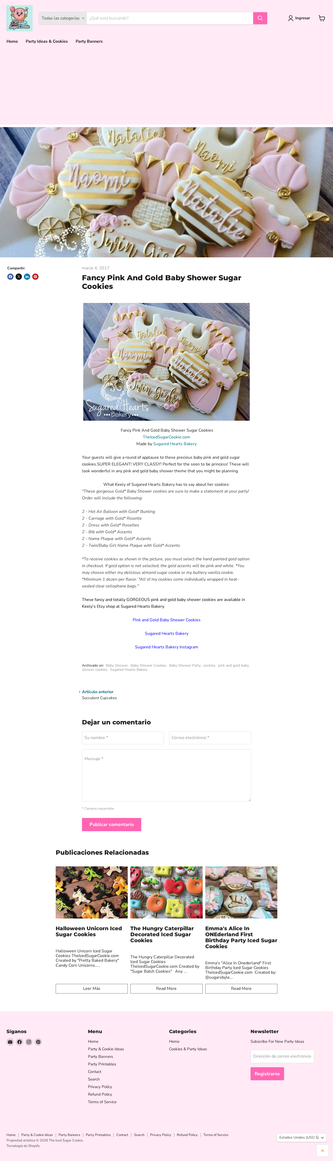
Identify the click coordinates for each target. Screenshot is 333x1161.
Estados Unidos (299, 1137)
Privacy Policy (100, 1086)
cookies (209, 665)
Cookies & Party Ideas (188, 1049)
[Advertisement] (166, 88)
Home (12, 41)
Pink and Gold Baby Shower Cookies (167, 620)
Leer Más (91, 988)
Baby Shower (117, 665)
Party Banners (89, 41)
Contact (94, 1071)
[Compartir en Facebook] (10, 277)
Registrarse (267, 1074)
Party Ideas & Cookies (47, 41)
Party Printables (102, 1064)
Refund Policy (100, 1094)
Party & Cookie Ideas (106, 1049)
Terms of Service (102, 1101)
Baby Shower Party (184, 665)
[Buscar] (260, 18)
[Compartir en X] (19, 277)
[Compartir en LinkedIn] (27, 277)
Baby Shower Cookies (148, 665)
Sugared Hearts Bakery (175, 444)
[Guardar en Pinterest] (35, 277)
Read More (166, 988)
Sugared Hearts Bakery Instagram (166, 647)
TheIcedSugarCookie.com (166, 437)
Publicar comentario (111, 824)
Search (94, 1079)
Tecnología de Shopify (23, 1146)
